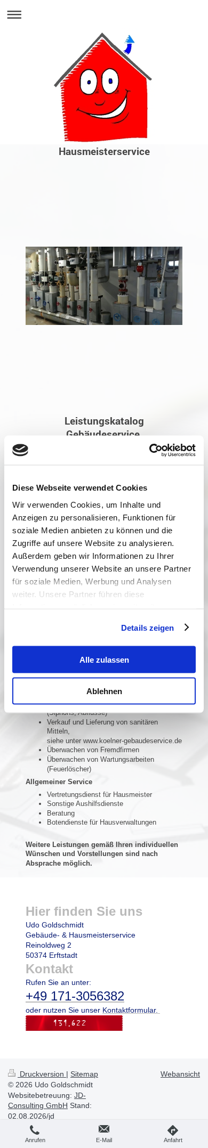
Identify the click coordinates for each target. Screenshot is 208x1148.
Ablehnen (104, 690)
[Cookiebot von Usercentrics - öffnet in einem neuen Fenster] (149, 450)
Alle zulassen (104, 659)
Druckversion (42, 1074)
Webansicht (180, 1074)
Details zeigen (147, 627)
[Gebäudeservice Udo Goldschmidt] (104, 330)
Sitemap (84, 1074)
